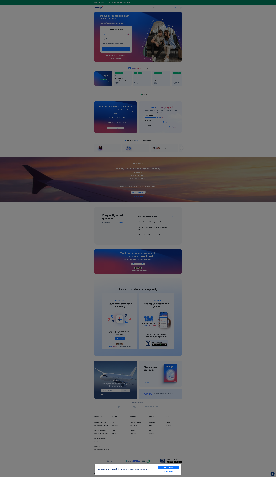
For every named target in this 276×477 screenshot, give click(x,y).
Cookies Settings (168, 471)
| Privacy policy (110, 471)
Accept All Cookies (168, 467)
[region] (138, 469)
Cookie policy (104, 471)
